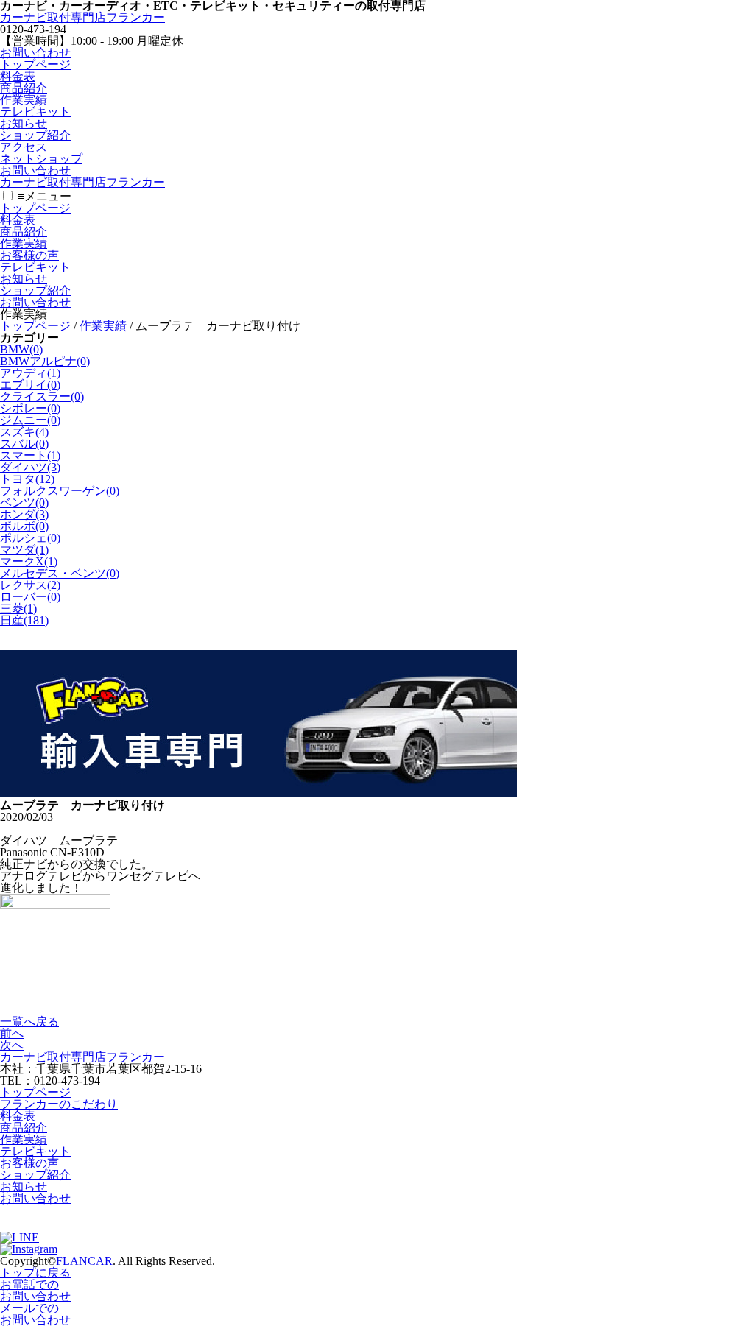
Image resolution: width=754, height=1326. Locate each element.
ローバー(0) (30, 596)
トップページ (35, 64)
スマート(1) (30, 455)
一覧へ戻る (29, 1021)
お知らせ (23, 123)
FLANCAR (84, 1261)
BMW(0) (21, 349)
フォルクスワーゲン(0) (59, 490)
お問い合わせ (35, 52)
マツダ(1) (24, 549)
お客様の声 (29, 255)
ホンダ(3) (24, 514)
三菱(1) (18, 608)
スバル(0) (24, 443)
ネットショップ (41, 158)
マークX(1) (28, 561)
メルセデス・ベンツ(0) (59, 573)
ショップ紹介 (35, 135)
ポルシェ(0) (30, 538)
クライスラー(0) (42, 396)
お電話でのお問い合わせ (35, 1290)
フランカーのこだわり (59, 1104)
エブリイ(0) (30, 384)
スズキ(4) (24, 432)
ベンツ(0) (24, 502)
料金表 (17, 76)
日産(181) (24, 620)
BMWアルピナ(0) (45, 361)
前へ (12, 1033)
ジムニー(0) (30, 420)
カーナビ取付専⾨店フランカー (82, 17)
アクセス (23, 147)
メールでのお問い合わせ (35, 1314)
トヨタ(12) (27, 479)
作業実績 (23, 100)
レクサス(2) (30, 585)
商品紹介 (23, 88)
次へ (12, 1045)
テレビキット (35, 111)
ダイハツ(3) (30, 467)
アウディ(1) (30, 373)
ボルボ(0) (24, 526)
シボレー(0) (30, 408)
